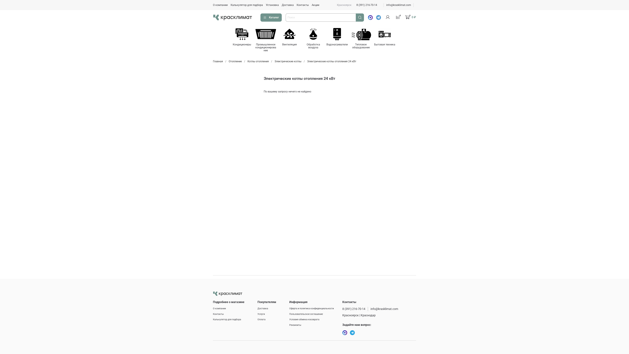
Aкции (315, 5)
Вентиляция (289, 44)
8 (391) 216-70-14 (366, 5)
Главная (218, 61)
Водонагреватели (337, 44)
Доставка (288, 5)
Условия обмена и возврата (304, 319)
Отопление (235, 61)
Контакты (303, 5)
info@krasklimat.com (398, 5)
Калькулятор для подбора (247, 5)
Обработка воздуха (313, 46)
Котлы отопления (258, 61)
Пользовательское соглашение (306, 314)
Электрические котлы (288, 61)
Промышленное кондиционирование (265, 47)
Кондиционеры (242, 44)
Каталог (274, 17)
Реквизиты (295, 325)
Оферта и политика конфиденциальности (311, 308)
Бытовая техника (384, 44)
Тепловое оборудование (361, 46)
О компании (220, 5)
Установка (272, 5)
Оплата (261, 319)
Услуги (261, 314)
